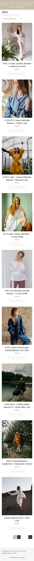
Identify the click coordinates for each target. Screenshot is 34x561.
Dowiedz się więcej (17, 73)
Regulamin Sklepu (7, 553)
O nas (24, 551)
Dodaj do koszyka (17, 130)
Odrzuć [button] (23, 7)
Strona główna (6, 551)
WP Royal (22, 557)
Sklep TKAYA (14, 551)
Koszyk (20, 551)
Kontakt (14, 553)
